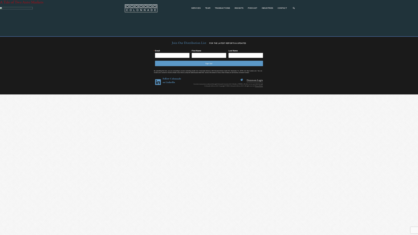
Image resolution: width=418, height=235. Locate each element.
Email (157, 51)
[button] (294, 8)
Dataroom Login (255, 80)
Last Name (233, 51)
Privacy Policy (259, 86)
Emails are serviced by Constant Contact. (237, 72)
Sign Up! (209, 63)
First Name (196, 51)
